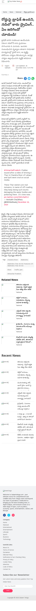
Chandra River (13, 260)
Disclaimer (6, 553)
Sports (5, 535)
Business (6, 537)
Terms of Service (8, 550)
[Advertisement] (18, 463)
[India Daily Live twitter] (29, 78)
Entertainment (7, 530)
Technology (6, 540)
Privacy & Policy (8, 560)
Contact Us (6, 569)
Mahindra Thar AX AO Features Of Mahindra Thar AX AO (20, 265)
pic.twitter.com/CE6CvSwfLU (16, 197)
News (11, 12)
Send (7, 590)
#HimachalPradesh (12, 170)
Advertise (6, 565)
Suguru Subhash (7, 67)
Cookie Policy (7, 562)
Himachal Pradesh (14, 274)
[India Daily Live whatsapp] (32, 78)
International (7, 527)
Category (6, 520)
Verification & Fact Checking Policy (14, 557)
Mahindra (24, 260)
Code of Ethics (7, 567)
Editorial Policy (7, 555)
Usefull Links (7, 545)
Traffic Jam (18, 270)
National (18, 12)
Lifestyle (5, 532)
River (9, 270)
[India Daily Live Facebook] (25, 78)
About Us (6, 548)
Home (5, 12)
